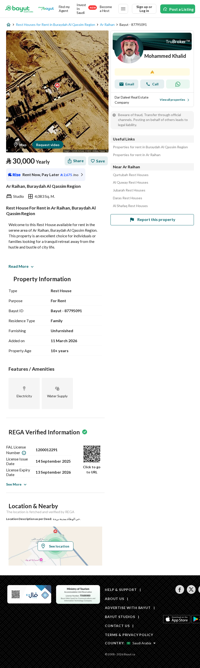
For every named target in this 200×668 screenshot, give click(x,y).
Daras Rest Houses (127, 198)
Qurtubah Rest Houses (131, 175)
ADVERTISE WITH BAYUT (128, 608)
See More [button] (13, 484)
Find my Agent (64, 9)
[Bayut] (19, 9)
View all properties (172, 99)
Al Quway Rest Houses (130, 182)
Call (155, 84)
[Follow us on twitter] (191, 592)
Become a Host (106, 9)
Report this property (156, 219)
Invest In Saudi (86, 9)
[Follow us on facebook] (179, 592)
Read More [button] (19, 266)
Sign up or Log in (144, 9)
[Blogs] (46, 9)
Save (100, 161)
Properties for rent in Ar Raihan (136, 155)
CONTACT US (117, 626)
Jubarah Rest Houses (129, 190)
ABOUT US (114, 599)
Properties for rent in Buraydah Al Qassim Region (150, 147)
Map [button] (22, 145)
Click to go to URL (91, 469)
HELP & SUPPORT (121, 590)
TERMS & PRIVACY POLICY (129, 635)
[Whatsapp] (178, 84)
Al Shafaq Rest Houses (130, 206)
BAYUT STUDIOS (120, 617)
